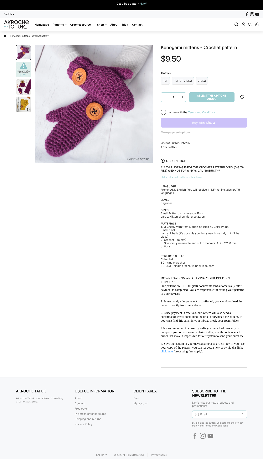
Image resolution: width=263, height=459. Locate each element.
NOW (143, 3)
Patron (172, 146)
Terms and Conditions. (202, 112)
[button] (257, 24)
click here (167, 351)
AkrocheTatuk (181, 143)
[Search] (236, 24)
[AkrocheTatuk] (16, 24)
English (8, 14)
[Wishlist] (250, 24)
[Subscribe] (242, 414)
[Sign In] (243, 24)
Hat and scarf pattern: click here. (181, 177)
